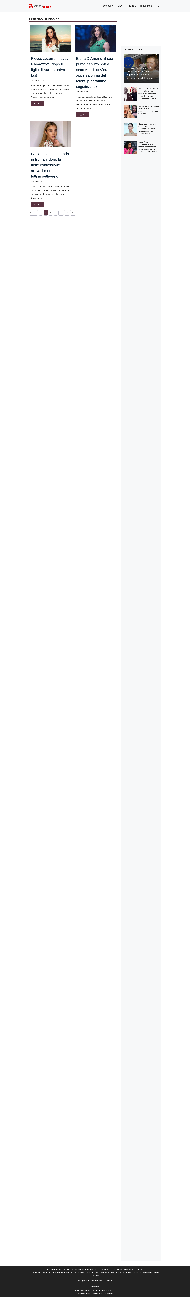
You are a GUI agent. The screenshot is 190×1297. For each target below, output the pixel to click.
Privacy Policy (99, 1293)
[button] (158, 6)
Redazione (89, 1293)
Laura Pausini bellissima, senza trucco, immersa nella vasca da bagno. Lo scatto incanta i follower (148, 147)
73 (67, 213)
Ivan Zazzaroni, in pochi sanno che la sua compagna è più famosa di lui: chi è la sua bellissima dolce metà (148, 93)
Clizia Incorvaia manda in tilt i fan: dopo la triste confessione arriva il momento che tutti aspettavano (50, 165)
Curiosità (108, 6)
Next (73, 213)
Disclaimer (110, 1293)
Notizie (132, 6)
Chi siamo (80, 1293)
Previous (33, 213)
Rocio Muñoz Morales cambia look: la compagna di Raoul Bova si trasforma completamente (147, 129)
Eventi (120, 6)
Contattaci (109, 1281)
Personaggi (146, 6)
